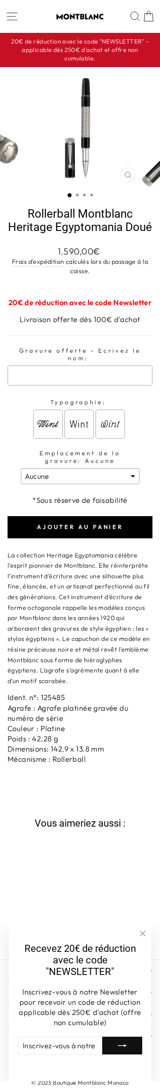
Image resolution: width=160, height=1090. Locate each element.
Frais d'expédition (38, 262)
